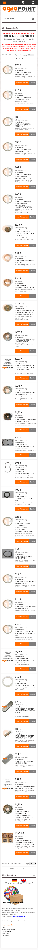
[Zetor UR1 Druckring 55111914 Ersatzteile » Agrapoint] (8, 656)
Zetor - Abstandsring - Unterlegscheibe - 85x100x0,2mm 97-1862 (23, 176)
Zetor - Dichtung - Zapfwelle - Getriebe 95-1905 (24, 498)
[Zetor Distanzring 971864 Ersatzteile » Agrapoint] (8, 521)
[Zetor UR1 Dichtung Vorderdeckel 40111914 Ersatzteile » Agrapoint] (8, 467)
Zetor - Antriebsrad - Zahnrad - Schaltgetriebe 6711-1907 (25, 233)
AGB (3, 927)
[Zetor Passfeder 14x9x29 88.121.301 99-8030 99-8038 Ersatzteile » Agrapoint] (8, 706)
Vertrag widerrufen (7, 925)
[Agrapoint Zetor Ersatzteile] (14, 879)
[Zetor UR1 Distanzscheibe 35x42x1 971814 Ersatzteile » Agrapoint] (8, 554)
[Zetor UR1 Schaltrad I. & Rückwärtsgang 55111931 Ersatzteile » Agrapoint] (8, 809)
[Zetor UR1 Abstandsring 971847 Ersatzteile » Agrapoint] (8, 629)
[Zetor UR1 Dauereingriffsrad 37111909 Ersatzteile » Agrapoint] (8, 337)
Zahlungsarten (6, 931)
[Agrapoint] (19, 9)
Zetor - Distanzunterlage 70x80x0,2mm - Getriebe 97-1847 (25, 633)
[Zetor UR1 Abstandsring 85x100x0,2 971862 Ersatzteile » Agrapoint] (8, 172)
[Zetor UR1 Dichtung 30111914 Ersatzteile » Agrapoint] (8, 442)
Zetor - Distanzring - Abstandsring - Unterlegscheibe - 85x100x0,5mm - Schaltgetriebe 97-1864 (24, 527)
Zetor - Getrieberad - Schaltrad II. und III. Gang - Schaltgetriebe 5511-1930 (24, 842)
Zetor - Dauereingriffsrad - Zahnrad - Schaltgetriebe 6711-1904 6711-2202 (25, 367)
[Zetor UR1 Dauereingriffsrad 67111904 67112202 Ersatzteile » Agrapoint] (8, 363)
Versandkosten (19, 70)
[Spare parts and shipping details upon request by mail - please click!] (13, 885)
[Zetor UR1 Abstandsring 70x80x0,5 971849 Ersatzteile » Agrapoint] (8, 147)
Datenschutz (6, 933)
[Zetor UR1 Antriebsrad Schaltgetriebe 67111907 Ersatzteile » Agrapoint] (8, 229)
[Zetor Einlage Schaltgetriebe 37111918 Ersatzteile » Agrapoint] (8, 681)
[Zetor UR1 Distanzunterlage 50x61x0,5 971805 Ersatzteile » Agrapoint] (8, 604)
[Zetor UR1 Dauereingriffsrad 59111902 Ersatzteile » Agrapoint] (8, 308)
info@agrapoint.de (19, 916)
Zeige (25, 55)
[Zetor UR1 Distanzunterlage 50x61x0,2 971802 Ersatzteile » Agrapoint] (8, 579)
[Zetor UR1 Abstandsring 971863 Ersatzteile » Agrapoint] (8, 199)
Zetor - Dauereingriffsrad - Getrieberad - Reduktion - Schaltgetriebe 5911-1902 (25, 312)
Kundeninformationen (8, 929)
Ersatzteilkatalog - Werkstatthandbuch (13, 921)
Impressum (5, 935)
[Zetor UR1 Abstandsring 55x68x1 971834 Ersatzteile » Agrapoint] (8, 121)
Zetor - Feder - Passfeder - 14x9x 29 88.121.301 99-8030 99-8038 (25, 711)
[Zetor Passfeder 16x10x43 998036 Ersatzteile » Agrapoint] (8, 759)
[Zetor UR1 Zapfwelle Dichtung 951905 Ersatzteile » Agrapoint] (8, 494)
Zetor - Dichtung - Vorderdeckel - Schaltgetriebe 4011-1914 (24, 471)
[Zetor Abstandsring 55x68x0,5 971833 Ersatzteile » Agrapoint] (8, 95)
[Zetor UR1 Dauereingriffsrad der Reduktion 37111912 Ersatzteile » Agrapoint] (8, 390)
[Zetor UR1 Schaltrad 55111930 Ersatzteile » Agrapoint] (8, 838)
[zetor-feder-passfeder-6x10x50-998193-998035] (8, 784)
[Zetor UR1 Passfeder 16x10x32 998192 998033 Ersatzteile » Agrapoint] (8, 733)
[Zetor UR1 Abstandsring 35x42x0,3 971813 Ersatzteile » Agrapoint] (8, 70)
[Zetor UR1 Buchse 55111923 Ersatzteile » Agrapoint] (8, 258)
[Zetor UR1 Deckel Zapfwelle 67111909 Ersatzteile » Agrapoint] (8, 417)
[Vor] (25, 59)
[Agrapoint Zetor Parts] (23, 879)
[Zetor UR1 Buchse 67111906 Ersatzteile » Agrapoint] (8, 283)
